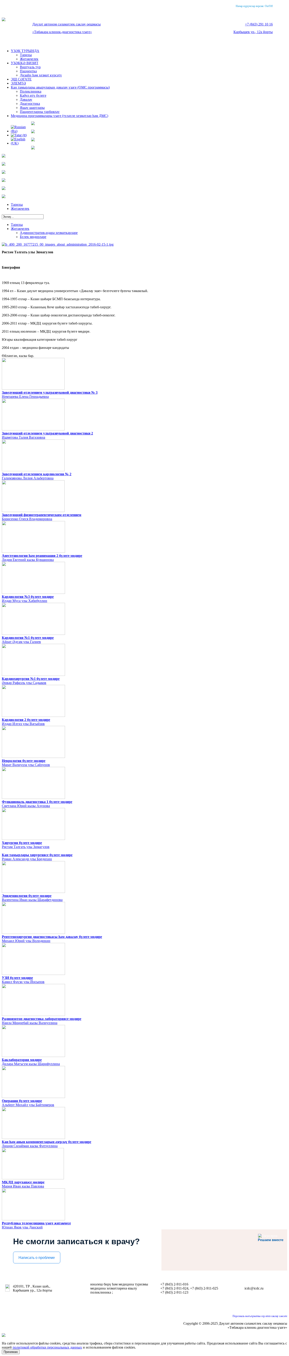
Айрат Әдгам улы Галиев (21, 642)
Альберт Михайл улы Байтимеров (28, 1105)
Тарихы (26, 55)
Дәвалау (26, 99)
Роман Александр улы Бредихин (27, 859)
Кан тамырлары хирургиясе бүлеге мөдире (37, 855)
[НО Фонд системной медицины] (3, 197)
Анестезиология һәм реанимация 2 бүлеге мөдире (42, 556)
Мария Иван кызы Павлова (23, 1186)
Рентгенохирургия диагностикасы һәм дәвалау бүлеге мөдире (52, 937)
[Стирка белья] (3, 156)
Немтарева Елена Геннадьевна (25, 396)
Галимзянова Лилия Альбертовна (28, 478)
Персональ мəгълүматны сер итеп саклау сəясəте (260, 1316)
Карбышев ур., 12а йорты (253, 32)
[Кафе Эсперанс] (33, 132)
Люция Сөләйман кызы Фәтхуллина (30, 1146)
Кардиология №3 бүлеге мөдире (28, 597)
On (266, 6)
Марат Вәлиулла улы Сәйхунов (26, 765)
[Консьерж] (33, 148)
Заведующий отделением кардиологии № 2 (36, 474)
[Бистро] (33, 140)
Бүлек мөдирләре (33, 237)
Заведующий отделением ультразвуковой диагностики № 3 (50, 392)
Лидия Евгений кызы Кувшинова (28, 560)
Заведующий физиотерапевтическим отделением (41, 515)
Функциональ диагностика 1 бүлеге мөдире (37, 802)
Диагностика (30, 103)
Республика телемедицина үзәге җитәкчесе (36, 1223)
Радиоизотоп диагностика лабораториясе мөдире (41, 1019)
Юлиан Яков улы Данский (22, 1227)
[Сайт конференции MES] (3, 181)
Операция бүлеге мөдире (22, 1101)
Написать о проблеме (37, 1258)
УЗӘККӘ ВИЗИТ (24, 63)
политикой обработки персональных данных (47, 1347)
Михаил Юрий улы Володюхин (26, 941)
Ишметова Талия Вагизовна (23, 437)
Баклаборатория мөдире (22, 1060)
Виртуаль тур (30, 67)
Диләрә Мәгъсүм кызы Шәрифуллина (31, 1064)
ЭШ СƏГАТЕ (21, 79)
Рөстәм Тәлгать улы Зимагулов (25, 847)
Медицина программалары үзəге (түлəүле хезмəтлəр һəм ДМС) (59, 116)
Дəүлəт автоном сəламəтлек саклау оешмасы (66, 24)
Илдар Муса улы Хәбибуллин (24, 601)
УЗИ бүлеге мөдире (17, 978)
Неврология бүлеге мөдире (23, 761)
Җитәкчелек (29, 59)
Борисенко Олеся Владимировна (27, 519)
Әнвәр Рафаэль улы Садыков (24, 683)
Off (271, 6)
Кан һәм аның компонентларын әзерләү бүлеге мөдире (46, 1142)
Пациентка (28, 71)
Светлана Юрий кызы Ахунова (26, 806)
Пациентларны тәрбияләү (40, 112)
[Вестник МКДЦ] (33, 124)
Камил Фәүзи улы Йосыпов (23, 982)
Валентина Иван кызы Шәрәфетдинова (32, 900)
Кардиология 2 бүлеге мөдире (26, 720)
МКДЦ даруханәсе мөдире (23, 1182)
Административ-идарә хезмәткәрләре (49, 233)
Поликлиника (30, 91)
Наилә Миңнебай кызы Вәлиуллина (29, 1023)
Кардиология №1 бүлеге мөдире (28, 638)
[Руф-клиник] (3, 164)
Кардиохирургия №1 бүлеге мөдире (31, 679)
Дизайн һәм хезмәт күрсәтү (41, 75)
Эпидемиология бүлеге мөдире (26, 896)
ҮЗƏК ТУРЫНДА (25, 51)
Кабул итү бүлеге (33, 95)
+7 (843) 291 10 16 (259, 24)
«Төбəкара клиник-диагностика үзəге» (62, 32)
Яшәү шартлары (32, 108)
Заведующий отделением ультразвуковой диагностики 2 (47, 433)
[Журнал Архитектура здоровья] (3, 172)
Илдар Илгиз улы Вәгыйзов (23, 724)
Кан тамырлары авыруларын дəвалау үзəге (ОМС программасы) (60, 87)
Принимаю (11, 1352)
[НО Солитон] (3, 189)
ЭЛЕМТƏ (18, 83)
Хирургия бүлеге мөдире (22, 843)
